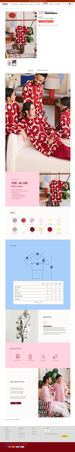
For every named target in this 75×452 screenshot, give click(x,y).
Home (6, 8)
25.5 (60, 299)
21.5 (51, 299)
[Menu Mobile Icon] (72, 4)
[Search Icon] (63, 4)
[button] (40, 14)
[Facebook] (46, 431)
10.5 (60, 296)
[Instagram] (49, 431)
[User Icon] (66, 4)
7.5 (47, 296)
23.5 (55, 299)
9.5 (55, 286)
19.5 (47, 299)
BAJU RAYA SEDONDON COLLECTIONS (37, 0)
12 (51, 293)
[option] (21, 34)
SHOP (16, 403)
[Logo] (6, 4)
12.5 (55, 293)
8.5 (47, 286)
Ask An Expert (16, 419)
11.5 (47, 293)
